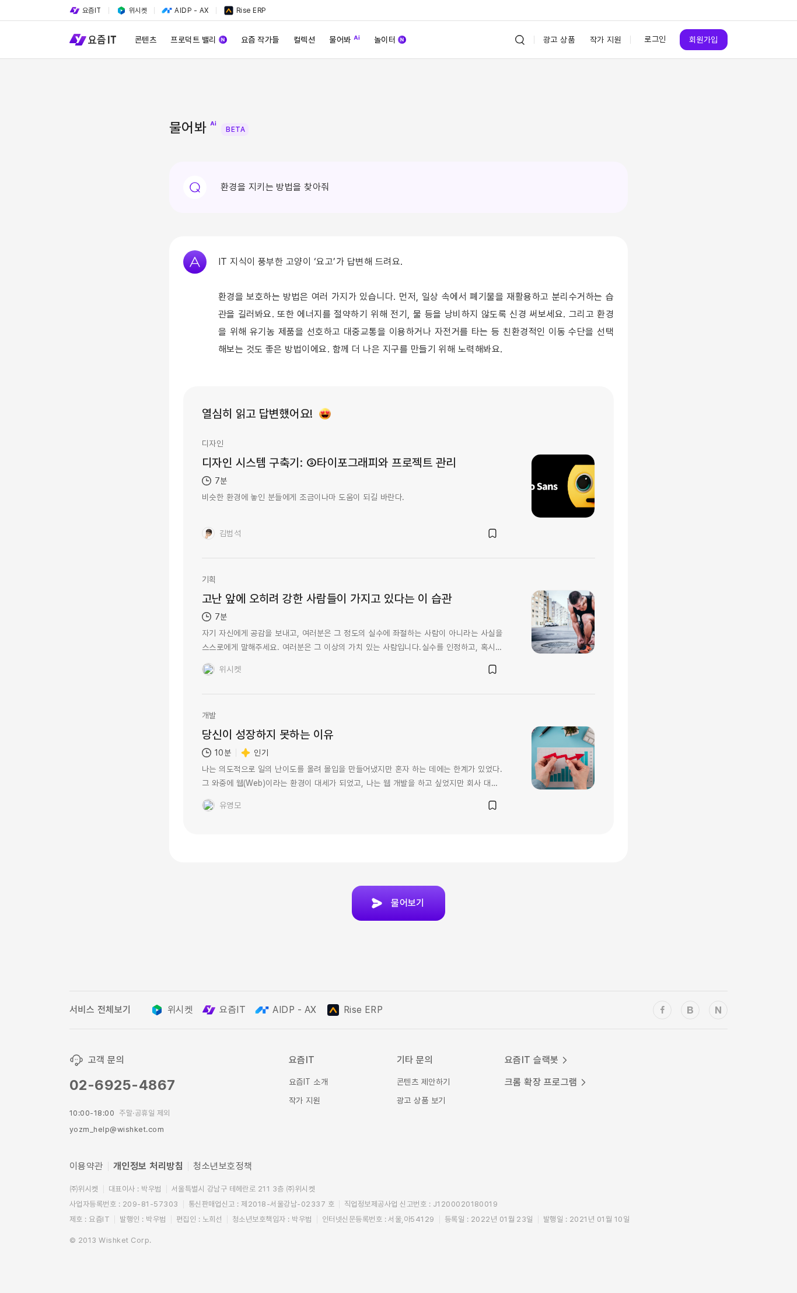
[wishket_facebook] (662, 1010)
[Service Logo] (92, 39)
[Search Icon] (520, 40)
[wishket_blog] (690, 1010)
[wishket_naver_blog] (718, 1010)
